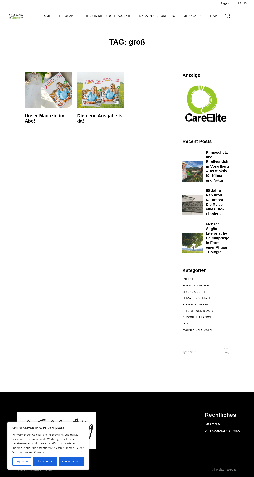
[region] (48, 446)
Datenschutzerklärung (222, 430)
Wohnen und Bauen (197, 330)
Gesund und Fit (193, 292)
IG (245, 3)
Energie (188, 279)
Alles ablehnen (45, 461)
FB (239, 3)
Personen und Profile (199, 317)
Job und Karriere (195, 304)
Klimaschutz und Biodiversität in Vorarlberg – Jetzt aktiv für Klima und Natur (217, 166)
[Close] (85, 425)
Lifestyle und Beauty (197, 311)
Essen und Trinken (196, 285)
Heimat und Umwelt (197, 298)
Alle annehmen (71, 461)
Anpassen (22, 461)
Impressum (213, 424)
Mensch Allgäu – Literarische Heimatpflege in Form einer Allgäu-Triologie (217, 238)
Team (186, 323)
